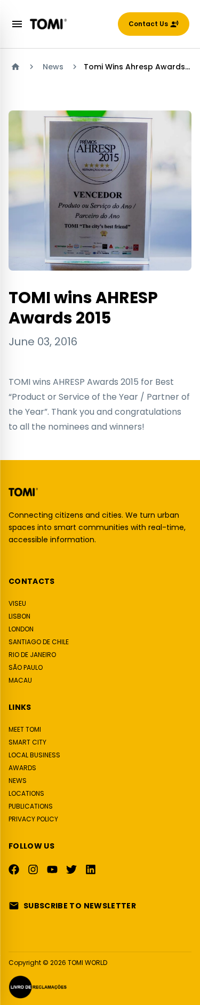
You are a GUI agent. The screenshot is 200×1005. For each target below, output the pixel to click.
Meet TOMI (25, 729)
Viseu (17, 603)
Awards (22, 767)
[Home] (15, 67)
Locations (26, 793)
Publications (31, 806)
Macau (20, 680)
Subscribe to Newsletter (79, 905)
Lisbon (19, 616)
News (53, 66)
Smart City (27, 742)
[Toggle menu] (17, 24)
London (21, 629)
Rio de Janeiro (32, 654)
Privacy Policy (33, 819)
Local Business (34, 754)
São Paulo (26, 667)
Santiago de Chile (39, 641)
